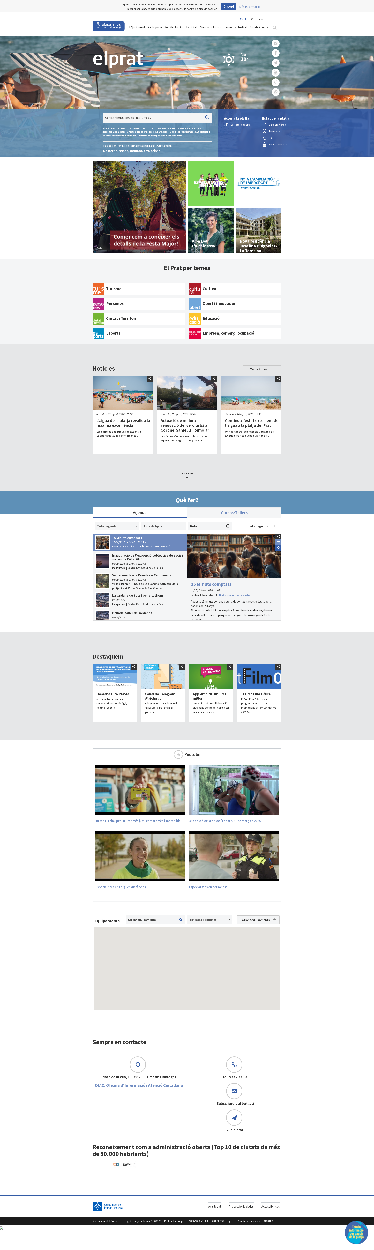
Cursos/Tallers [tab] (234, 512)
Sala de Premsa (259, 27)
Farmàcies (163, 131)
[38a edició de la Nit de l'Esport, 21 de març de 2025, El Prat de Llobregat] (234, 790)
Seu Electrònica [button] (174, 27)
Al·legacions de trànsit (191, 128)
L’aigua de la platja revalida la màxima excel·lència (123, 423)
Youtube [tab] (192, 754)
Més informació (249, 7)
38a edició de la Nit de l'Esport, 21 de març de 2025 (225, 821)
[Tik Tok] (275, 82)
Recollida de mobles (114, 131)
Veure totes (259, 369)
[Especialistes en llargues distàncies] (140, 856)
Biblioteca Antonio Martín (235, 595)
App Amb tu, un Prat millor (209, 696)
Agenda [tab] (140, 512)
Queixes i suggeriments (183, 131)
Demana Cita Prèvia (112, 694)
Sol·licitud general (131, 128)
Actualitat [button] (241, 27)
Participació (155, 27)
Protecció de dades (241, 1206)
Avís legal (214, 1206)
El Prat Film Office (256, 694)
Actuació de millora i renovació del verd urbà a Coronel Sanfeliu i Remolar (185, 425)
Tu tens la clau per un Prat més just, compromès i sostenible (138, 821)
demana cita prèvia (145, 150)
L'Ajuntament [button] (137, 27)
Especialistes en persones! (208, 887)
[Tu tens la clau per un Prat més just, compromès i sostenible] (140, 790)
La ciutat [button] (191, 27)
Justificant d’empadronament (160, 128)
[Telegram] (275, 63)
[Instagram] (275, 44)
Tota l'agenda (258, 526)
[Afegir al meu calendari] (278, 542)
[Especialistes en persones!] (234, 856)
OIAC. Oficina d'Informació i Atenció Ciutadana (139, 1085)
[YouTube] (275, 73)
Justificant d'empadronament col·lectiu (159, 135)
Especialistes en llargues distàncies (120, 887)
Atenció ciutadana (210, 27)
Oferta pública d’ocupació (141, 131)
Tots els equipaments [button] (255, 920)
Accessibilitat (270, 1206)
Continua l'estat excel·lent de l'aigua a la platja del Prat (251, 423)
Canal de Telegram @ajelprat (160, 696)
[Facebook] (275, 53)
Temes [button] (228, 27)
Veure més (187, 473)
